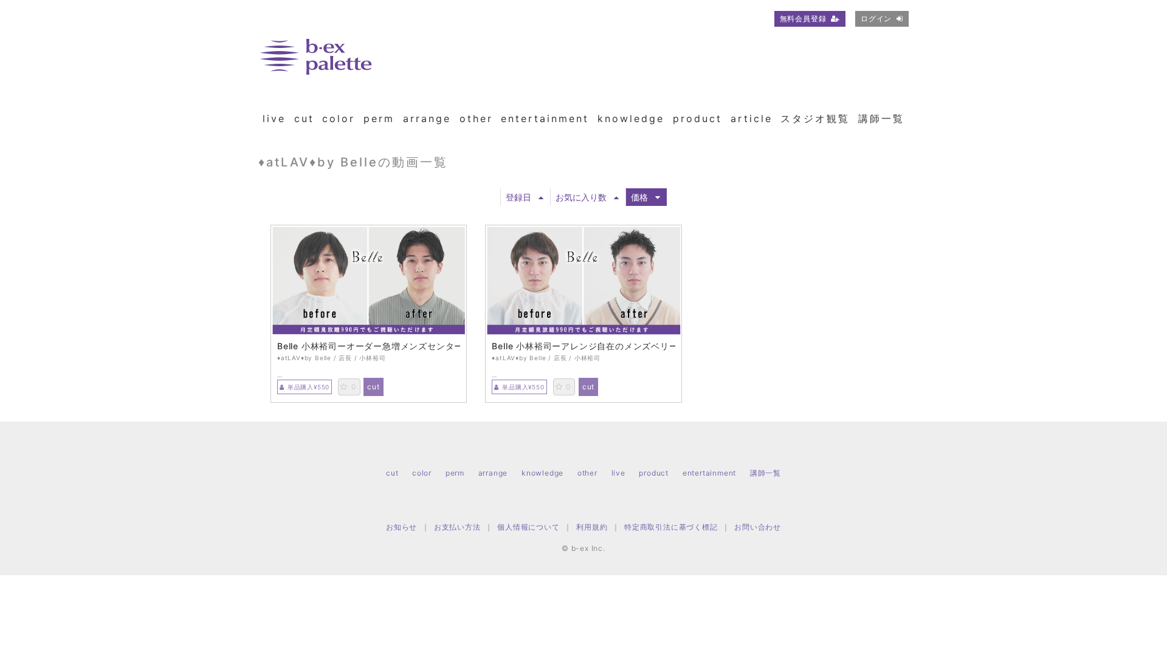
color (338, 118)
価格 (639, 197)
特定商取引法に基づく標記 (671, 526)
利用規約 (591, 526)
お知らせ (401, 526)
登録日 (518, 197)
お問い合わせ (757, 526)
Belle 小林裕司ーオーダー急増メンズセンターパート (368, 346)
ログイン (876, 18)
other (476, 118)
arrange (427, 118)
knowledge (630, 118)
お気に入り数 (581, 197)
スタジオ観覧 (815, 118)
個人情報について (528, 526)
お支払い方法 (457, 526)
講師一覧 (881, 118)
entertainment (545, 118)
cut (304, 118)
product (697, 118)
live (274, 118)
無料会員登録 (803, 18)
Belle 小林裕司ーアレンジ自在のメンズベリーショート (583, 346)
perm (378, 118)
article (752, 118)
